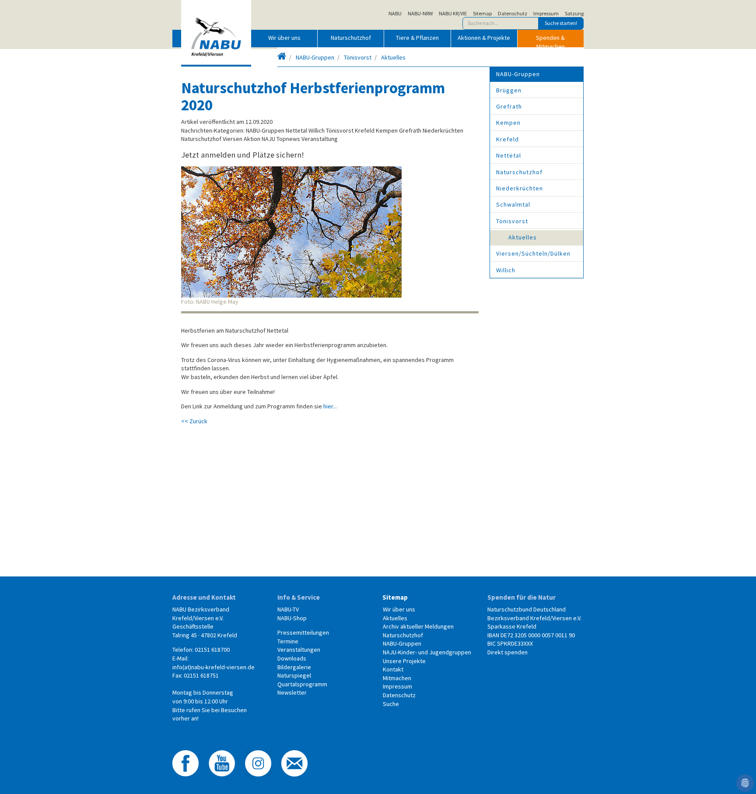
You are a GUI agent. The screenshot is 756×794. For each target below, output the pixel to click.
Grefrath (509, 106)
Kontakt (393, 669)
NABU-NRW (420, 13)
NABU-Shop (292, 618)
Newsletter (292, 692)
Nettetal (508, 155)
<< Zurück (194, 421)
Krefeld (507, 139)
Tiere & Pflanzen (417, 38)
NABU (395, 13)
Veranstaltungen (298, 649)
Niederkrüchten (519, 188)
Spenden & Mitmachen (550, 40)
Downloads (291, 658)
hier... (330, 406)
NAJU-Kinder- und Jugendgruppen (427, 652)
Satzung (574, 13)
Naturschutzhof (351, 38)
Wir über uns (284, 38)
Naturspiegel (294, 675)
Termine (287, 641)
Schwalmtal (513, 204)
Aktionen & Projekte (484, 38)
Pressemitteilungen (303, 632)
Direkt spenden (507, 652)
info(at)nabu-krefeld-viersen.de (213, 667)
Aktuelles (393, 57)
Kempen (508, 122)
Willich (505, 270)
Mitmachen (397, 678)
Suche (391, 704)
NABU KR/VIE (453, 13)
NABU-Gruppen (315, 57)
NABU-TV (288, 609)
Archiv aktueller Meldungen (418, 626)
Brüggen (509, 90)
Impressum (546, 13)
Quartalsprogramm (302, 684)
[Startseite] (281, 57)
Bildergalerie (294, 667)
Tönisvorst (357, 57)
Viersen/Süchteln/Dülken (533, 253)
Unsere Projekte (404, 661)
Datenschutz (512, 13)
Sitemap (482, 13)
